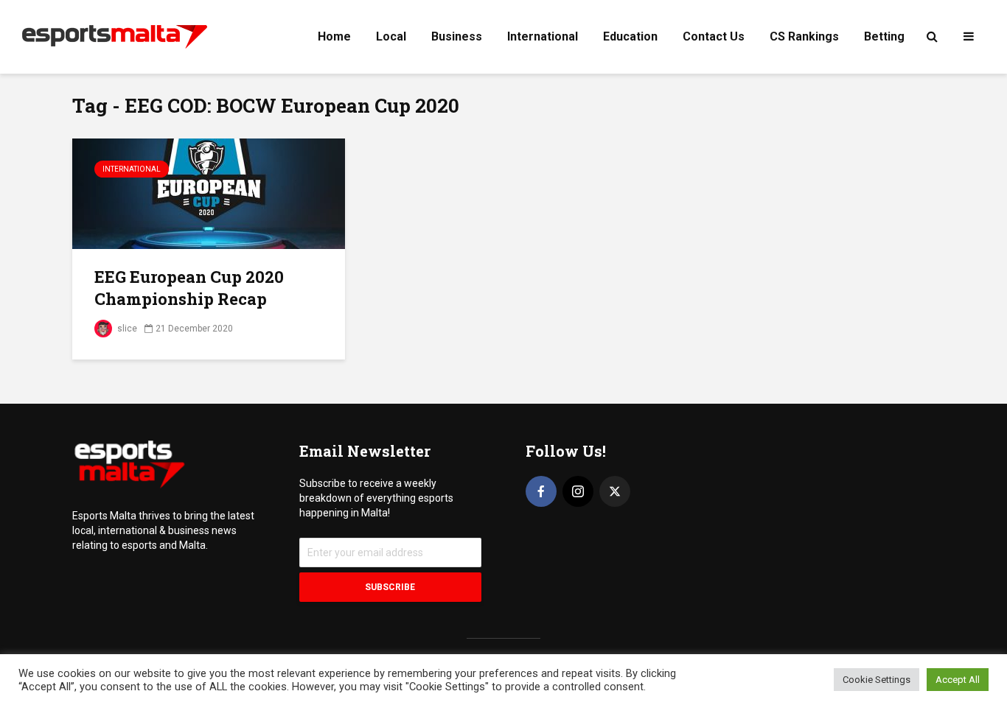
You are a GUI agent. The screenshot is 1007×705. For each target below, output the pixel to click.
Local (391, 36)
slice (126, 328)
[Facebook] (541, 491)
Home (334, 36)
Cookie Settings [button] (876, 679)
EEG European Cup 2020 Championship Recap (189, 287)
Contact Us (714, 36)
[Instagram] (577, 491)
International (542, 36)
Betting (884, 36)
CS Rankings (804, 36)
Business (456, 36)
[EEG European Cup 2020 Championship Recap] (208, 193)
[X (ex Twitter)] (614, 491)
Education (630, 36)
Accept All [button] (957, 679)
